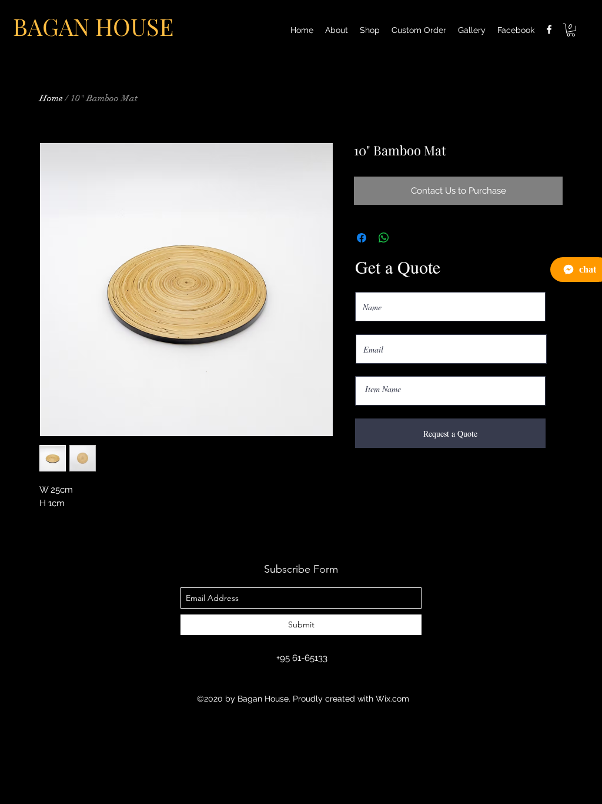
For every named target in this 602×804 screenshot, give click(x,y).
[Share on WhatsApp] (384, 238)
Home (51, 98)
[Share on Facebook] (361, 238)
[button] (570, 30)
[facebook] (549, 29)
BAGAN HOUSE (93, 26)
